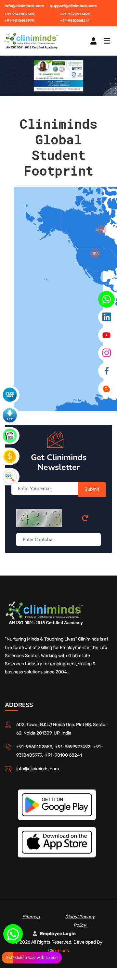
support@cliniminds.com (73, 6)
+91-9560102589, (20, 14)
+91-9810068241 (74, 21)
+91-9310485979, (20, 21)
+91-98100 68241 (63, 755)
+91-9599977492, (74, 746)
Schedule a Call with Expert (32, 957)
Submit (91, 489)
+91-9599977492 (75, 14)
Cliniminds (58, 950)
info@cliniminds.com (24, 6)
